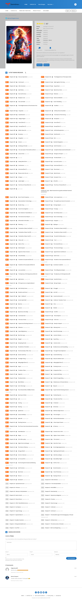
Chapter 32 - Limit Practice (17, 468)
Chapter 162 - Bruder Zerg (16, 205)
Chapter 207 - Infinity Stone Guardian (55, 110)
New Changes (41, 4)
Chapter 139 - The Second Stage (54, 248)
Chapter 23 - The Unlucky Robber (53, 483)
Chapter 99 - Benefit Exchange (53, 331)
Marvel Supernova (12, 15)
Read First (39, 65)
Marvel (50, 40)
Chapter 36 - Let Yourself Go (17, 458)
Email (31, 551)
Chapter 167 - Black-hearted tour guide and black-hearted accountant (56, 191)
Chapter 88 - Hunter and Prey (17, 354)
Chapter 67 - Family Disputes (53, 395)
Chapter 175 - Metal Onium (52, 173)
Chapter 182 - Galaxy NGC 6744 (18, 161)
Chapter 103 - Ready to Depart (53, 323)
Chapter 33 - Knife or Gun (52, 462)
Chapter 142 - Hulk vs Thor (16, 244)
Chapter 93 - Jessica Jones (52, 343)
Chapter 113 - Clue (50, 304)
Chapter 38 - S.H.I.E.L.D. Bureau (17, 455)
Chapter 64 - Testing (15, 403)
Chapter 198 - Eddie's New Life (17, 130)
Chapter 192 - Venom (15, 142)
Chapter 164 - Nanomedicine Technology (20, 201)
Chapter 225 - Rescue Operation (18, 77)
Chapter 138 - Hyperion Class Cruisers (19, 251)
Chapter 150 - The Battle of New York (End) (20, 228)
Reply (76, 568)
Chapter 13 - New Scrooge (51, 503)
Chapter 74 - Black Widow (16, 382)
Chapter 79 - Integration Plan (53, 370)
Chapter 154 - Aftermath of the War (19, 220)
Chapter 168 (12, 188)
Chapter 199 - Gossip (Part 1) (53, 126)
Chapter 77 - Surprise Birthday (53, 374)
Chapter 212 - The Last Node (17, 101)
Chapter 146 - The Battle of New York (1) (20, 236)
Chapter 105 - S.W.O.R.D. (52, 319)
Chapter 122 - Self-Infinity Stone (18, 288)
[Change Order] (25, 73)
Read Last (46, 65)
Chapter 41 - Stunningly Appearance (55, 447)
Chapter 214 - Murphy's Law (17, 97)
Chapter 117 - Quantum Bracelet (54, 296)
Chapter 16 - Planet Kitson (15, 499)
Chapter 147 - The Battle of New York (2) (55, 232)
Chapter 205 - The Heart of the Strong (55, 114)
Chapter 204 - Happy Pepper (17, 118)
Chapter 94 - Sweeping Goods (17, 343)
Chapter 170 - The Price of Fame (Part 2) (20, 185)
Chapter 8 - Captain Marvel (16, 514)
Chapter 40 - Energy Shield (17, 451)
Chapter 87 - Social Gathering (53, 354)
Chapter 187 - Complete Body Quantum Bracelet (58, 149)
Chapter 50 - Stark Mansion (17, 431)
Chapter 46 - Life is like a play (17, 439)
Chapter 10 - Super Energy (15, 511)
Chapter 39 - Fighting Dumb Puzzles (55, 451)
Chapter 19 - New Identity (51, 491)
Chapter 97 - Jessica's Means (53, 335)
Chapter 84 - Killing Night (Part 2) (18, 362)
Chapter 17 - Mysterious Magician (53, 495)
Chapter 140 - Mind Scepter (17, 248)
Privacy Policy (37, 10)
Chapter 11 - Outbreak (50, 507)
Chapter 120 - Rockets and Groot (18, 292)
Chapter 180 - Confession (16, 165)
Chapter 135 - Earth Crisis (52, 255)
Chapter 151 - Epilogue (51, 224)
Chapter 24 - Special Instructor (17, 483)
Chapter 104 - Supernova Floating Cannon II (21, 323)
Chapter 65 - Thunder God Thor (53, 399)
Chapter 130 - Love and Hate (17, 270)
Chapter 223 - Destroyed (16, 82)
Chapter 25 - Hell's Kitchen (51, 479)
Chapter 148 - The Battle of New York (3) (20, 232)
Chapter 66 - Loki (14, 399)
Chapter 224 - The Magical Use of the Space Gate (58, 77)
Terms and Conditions (25, 10)
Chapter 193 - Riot (50, 138)
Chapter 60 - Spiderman (16, 410)
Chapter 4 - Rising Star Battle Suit (17, 524)
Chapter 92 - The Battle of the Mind (19, 347)
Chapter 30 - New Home (16, 472)
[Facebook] (36, 592)
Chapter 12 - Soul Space (15, 507)
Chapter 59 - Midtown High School (54, 410)
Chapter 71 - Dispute (51, 386)
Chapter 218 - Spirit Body (16, 90)
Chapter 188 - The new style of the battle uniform (22, 149)
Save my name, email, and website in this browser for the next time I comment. (14, 559)
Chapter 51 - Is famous (51, 426)
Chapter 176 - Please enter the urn (18, 173)
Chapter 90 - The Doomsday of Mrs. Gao (20, 350)
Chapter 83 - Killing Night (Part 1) (54, 362)
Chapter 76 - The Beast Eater (17, 378)
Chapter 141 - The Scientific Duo (54, 244)
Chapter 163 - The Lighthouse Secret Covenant (57, 201)
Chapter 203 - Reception (52, 118)
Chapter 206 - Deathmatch (17, 114)
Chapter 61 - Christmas (51, 406)
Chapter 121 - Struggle (51, 288)
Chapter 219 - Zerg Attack (52, 86)
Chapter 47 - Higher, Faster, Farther (55, 435)
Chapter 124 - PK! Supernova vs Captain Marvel (21, 283)
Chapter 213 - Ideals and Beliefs (53, 97)
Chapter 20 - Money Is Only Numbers (18, 491)
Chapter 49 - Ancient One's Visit (54, 431)
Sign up (73, 10)
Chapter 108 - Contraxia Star (17, 315)
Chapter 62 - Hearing (15, 406)
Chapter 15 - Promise (50, 499)
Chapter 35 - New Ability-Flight (53, 458)
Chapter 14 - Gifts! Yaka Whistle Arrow (18, 503)
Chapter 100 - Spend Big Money (18, 331)
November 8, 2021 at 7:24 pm (17, 580)
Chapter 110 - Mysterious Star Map (18, 311)
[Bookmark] (50, 48)
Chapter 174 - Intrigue (15, 177)
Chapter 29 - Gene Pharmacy (53, 472)
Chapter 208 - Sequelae (16, 110)
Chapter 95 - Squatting (51, 339)
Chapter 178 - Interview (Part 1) (18, 169)
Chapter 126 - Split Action (16, 279)
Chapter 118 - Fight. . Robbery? (17, 296)
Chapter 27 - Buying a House (53, 475)
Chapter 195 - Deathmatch (52, 134)
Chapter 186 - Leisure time (16, 153)
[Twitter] (38, 592)
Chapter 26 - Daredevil (16, 479)
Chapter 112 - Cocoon (15, 308)
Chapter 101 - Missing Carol (52, 327)
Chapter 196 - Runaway (16, 134)
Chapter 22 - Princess (14, 487)
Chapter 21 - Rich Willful (50, 487)
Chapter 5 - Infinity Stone (51, 520)
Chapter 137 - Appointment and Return (55, 251)
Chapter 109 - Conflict (51, 311)
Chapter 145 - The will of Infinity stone (55, 236)
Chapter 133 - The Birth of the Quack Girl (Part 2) (57, 259)
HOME (26, 4)
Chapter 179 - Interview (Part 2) (53, 165)
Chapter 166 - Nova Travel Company (19, 197)
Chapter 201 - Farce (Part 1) (52, 122)
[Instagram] (46, 592)
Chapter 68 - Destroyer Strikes (18, 395)
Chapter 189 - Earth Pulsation (53, 146)
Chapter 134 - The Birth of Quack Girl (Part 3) (21, 259)
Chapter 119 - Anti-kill (51, 292)
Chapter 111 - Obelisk (51, 308)
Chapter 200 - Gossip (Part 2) (17, 126)
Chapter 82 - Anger (15, 366)
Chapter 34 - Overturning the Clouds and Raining (22, 462)
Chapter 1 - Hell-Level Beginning (52, 528)
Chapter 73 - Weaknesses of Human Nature (56, 382)
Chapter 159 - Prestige (51, 208)
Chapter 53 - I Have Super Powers (54, 422)
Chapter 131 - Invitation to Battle (54, 264)
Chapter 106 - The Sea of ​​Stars (17, 319)
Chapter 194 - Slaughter (16, 138)
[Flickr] (44, 592)
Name (6, 551)
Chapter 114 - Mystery (15, 304)
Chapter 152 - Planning (16, 224)
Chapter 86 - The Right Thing (17, 358)
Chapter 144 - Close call (16, 240)
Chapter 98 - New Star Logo (17, 335)
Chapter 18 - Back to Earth (15, 495)
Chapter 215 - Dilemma (51, 93)
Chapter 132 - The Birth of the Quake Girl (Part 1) (22, 264)
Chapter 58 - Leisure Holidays (17, 414)
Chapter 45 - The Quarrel (52, 439)
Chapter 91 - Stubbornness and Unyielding (56, 347)
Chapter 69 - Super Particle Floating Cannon (57, 389)
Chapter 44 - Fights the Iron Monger (19, 443)
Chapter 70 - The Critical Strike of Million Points (22, 389)
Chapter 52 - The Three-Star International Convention (23, 426)
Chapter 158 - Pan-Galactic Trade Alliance (20, 212)
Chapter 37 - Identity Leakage (53, 455)
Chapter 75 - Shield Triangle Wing (54, 378)
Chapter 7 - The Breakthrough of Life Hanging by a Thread (59, 514)
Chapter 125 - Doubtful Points (53, 279)
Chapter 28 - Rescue (15, 475)
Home (7, 15)
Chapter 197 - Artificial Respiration (54, 130)
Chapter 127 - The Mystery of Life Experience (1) (57, 274)
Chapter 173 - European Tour (53, 177)
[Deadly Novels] (12, 4)
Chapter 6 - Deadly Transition (16, 520)
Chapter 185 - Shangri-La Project (54, 153)
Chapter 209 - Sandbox (51, 105)
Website (56, 551)
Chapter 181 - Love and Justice (53, 161)
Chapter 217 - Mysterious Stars (53, 90)
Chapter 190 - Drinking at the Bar (18, 146)
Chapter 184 (12, 157)
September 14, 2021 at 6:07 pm (17, 572)
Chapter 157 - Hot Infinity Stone (53, 212)
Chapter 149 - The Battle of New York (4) (56, 228)
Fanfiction (45, 40)
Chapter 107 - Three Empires (53, 315)
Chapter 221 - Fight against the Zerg (55, 82)
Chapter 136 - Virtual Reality (17, 255)
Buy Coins (50, 4)
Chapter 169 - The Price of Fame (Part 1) (55, 185)
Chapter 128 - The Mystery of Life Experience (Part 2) (23, 274)
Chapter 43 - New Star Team (53, 443)
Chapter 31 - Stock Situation (53, 468)
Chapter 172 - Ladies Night (16, 181)
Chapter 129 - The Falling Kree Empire (55, 270)
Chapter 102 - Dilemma (16, 327)
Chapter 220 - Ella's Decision (17, 86)
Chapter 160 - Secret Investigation (18, 208)
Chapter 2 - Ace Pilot (14, 528)
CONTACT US (33, 4)
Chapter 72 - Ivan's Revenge (17, 386)
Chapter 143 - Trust (51, 240)
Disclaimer (46, 10)
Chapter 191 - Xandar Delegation (54, 142)
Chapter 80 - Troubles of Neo (17, 370)
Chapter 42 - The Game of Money (18, 447)
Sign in (68, 10)
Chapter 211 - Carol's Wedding (53, 101)
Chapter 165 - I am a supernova (53, 197)
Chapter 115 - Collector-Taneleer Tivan (55, 300)
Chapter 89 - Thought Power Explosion (55, 350)
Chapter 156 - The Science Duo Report (19, 216)
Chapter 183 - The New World (53, 157)
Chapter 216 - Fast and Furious (17, 93)
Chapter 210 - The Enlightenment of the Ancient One (23, 105)
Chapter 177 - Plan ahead (52, 169)
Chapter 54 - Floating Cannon (17, 422)
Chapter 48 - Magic (15, 435)
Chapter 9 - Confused (50, 511)
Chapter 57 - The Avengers (52, 414)
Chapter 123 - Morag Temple (53, 283)
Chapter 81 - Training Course (53, 366)
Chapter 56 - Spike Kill (15, 418)
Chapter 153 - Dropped (51, 220)
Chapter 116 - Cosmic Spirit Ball (17, 300)
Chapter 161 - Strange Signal (53, 205)
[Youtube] (41, 592)
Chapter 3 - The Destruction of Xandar (54, 524)
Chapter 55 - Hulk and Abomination (54, 418)
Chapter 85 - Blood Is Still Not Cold (54, 358)
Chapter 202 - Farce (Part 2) (17, 122)
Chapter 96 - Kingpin (15, 339)
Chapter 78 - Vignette (15, 374)
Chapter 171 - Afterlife (51, 181)
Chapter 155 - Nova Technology (53, 216)
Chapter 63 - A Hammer (51, 403)
